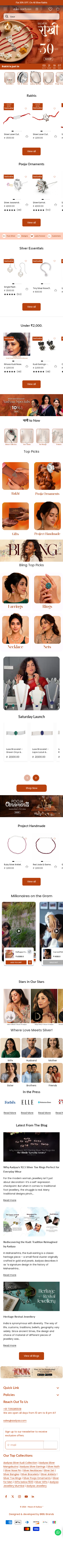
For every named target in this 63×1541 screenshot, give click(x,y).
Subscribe (50, 1445)
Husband (31, 1060)
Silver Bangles (11, 1474)
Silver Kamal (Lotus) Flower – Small (40, 202)
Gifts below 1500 (23, 1482)
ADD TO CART (16, 962)
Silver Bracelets (30, 1474)
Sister (10, 1085)
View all (31, 151)
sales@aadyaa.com (15, 1420)
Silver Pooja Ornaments (37, 1478)
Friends (53, 1085)
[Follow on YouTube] (26, 1496)
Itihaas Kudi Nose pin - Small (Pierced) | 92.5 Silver (12, 364)
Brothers (31, 1085)
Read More (10, 1112)
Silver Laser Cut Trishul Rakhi (40, 134)
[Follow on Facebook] (6, 1496)
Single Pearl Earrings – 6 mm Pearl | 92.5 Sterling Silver (13, 287)
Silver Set (49, 1470)
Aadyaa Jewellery (36, 1485)
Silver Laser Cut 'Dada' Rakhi (11, 134)
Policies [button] (9, 1395)
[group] (31, 34)
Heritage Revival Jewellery (19, 1316)
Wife (10, 1060)
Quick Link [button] (11, 1388)
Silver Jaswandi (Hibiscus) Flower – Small (13, 202)
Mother (53, 1060)
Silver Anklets (48, 1474)
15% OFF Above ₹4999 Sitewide (31, 2)
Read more (9, 1200)
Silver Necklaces (32, 1470)
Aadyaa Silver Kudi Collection (20, 1462)
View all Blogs (31, 1356)
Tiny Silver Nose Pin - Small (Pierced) (42, 288)
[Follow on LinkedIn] (33, 1496)
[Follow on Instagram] (19, 1496)
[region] (31, 405)
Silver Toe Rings (12, 1478)
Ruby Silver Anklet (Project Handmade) (12, 864)
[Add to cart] (27, 136)
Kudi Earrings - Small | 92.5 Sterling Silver (40, 364)
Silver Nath (53, 1466)
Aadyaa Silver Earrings (32, 1466)
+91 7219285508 (12, 1409)
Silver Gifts (41, 1482)
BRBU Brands (47, 1514)
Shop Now (31, 788)
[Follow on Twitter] (12, 1496)
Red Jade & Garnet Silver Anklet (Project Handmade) (42, 864)
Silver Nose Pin (13, 1470)
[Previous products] (27, 778)
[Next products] (36, 778)
